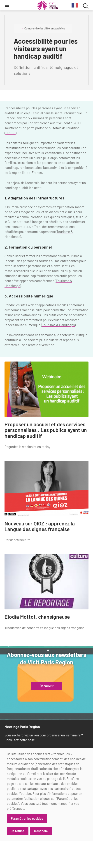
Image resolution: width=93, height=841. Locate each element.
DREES (10, 133)
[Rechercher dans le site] (85, 5)
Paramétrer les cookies (27, 818)
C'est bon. (41, 831)
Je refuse (17, 831)
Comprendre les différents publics (44, 28)
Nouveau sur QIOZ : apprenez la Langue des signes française (40, 526)
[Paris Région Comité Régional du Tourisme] (47, 5)
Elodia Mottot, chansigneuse (37, 617)
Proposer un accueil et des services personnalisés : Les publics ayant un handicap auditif (46, 430)
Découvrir (46, 686)
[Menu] (7, 5)
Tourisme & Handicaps (58, 325)
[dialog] (46, 794)
